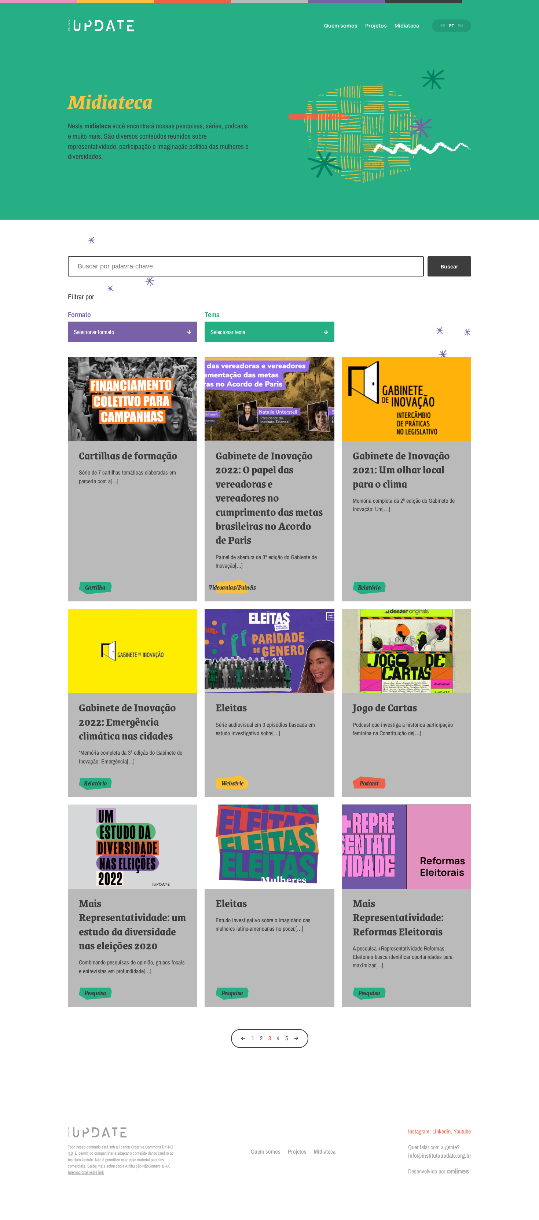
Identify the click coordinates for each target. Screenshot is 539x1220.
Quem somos (341, 25)
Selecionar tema (227, 332)
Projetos (376, 25)
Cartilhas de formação (128, 455)
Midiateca (407, 25)
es (442, 25)
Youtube (462, 1131)
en (460, 25)
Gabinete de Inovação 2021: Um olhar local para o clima (401, 469)
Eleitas (231, 707)
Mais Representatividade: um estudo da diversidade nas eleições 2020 (132, 924)
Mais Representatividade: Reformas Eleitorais (398, 917)
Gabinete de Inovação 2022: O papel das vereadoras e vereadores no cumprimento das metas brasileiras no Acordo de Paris (269, 497)
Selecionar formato (94, 332)
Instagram (418, 1131)
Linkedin (441, 1131)
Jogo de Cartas (385, 707)
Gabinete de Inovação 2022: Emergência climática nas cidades (127, 721)
